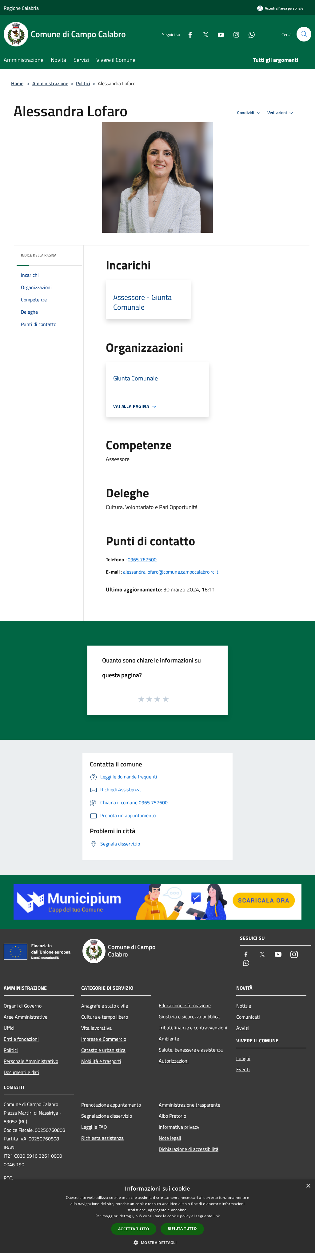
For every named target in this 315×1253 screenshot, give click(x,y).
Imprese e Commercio (103, 1039)
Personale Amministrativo (31, 1061)
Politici (83, 83)
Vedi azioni (277, 112)
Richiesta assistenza (102, 1138)
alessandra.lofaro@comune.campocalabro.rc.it (170, 571)
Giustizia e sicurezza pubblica (189, 1016)
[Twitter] (203, 34)
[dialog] (157, 1216)
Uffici (9, 1028)
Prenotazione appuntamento (111, 1104)
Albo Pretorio (172, 1116)
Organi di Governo (23, 1005)
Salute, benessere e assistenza (191, 1049)
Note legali (170, 1138)
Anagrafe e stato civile (104, 1005)
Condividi (246, 112)
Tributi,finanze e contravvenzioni (193, 1027)
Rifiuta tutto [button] (182, 1228)
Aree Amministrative (25, 1016)
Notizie (243, 1005)
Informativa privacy (179, 1127)
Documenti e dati (21, 1072)
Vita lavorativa (96, 1028)
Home (17, 83)
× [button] (308, 1186)
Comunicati (248, 1016)
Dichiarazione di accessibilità (188, 1149)
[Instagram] (234, 34)
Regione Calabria (21, 8)
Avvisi (242, 1028)
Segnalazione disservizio (106, 1116)
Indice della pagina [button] (38, 255)
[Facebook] (187, 34)
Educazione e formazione (185, 1005)
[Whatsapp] (249, 34)
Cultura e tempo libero (104, 1016)
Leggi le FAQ (94, 1127)
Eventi (243, 1069)
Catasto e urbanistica (103, 1050)
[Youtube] (218, 34)
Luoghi (243, 1058)
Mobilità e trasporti (101, 1061)
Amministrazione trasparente (189, 1104)
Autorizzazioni (174, 1060)
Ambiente (169, 1038)
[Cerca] (304, 34)
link (216, 1216)
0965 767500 (142, 559)
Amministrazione (50, 83)
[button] (157, 1242)
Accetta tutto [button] (133, 1228)
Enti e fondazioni (21, 1039)
